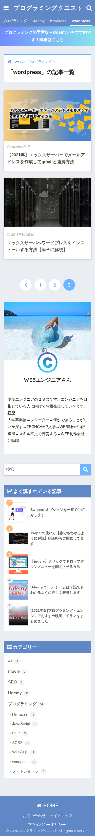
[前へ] (26, 285)
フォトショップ (28, 771)
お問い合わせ (34, 816)
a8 (13, 660)
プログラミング (14, 21)
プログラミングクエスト (48, 7)
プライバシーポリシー (47, 825)
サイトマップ (61, 816)
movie (17, 671)
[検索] (85, 469)
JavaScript (24, 723)
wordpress (81, 21)
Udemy (39, 21)
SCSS (20, 742)
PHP (19, 733)
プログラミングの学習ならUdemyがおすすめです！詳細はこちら (47, 36)
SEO (15, 682)
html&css (58, 21)
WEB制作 (23, 752)
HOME (50, 805)
